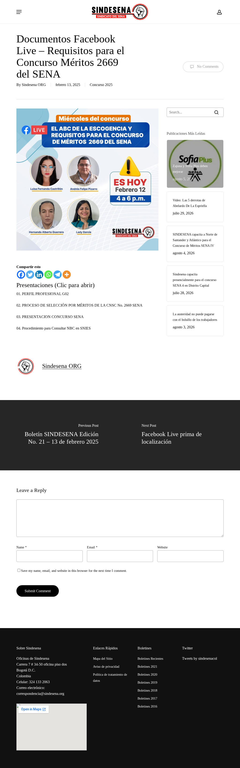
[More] (67, 274)
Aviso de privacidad (106, 666)
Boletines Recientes (150, 658)
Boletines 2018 (147, 690)
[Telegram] (57, 274)
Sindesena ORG (34, 85)
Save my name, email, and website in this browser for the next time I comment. (74, 571)
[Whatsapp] (48, 274)
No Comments (207, 66)
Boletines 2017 (147, 698)
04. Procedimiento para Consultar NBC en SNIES (53, 328)
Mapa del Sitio (102, 658)
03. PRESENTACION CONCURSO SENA (50, 317)
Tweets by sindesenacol (199, 658)
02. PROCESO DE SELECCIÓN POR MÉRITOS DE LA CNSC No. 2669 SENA (79, 305)
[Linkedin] (39, 274)
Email (92, 547)
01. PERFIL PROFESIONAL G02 (42, 294)
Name (21, 547)
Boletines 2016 (147, 706)
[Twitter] (30, 274)
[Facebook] (21, 274)
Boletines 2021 (147, 666)
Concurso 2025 (101, 85)
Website (162, 547)
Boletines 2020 (147, 674)
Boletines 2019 (147, 682)
